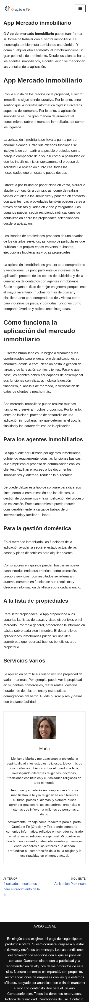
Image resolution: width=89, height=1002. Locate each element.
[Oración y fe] (17, 8)
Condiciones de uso (53, 999)
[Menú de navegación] (80, 8)
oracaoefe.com (21, 994)
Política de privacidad (21, 999)
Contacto (76, 999)
